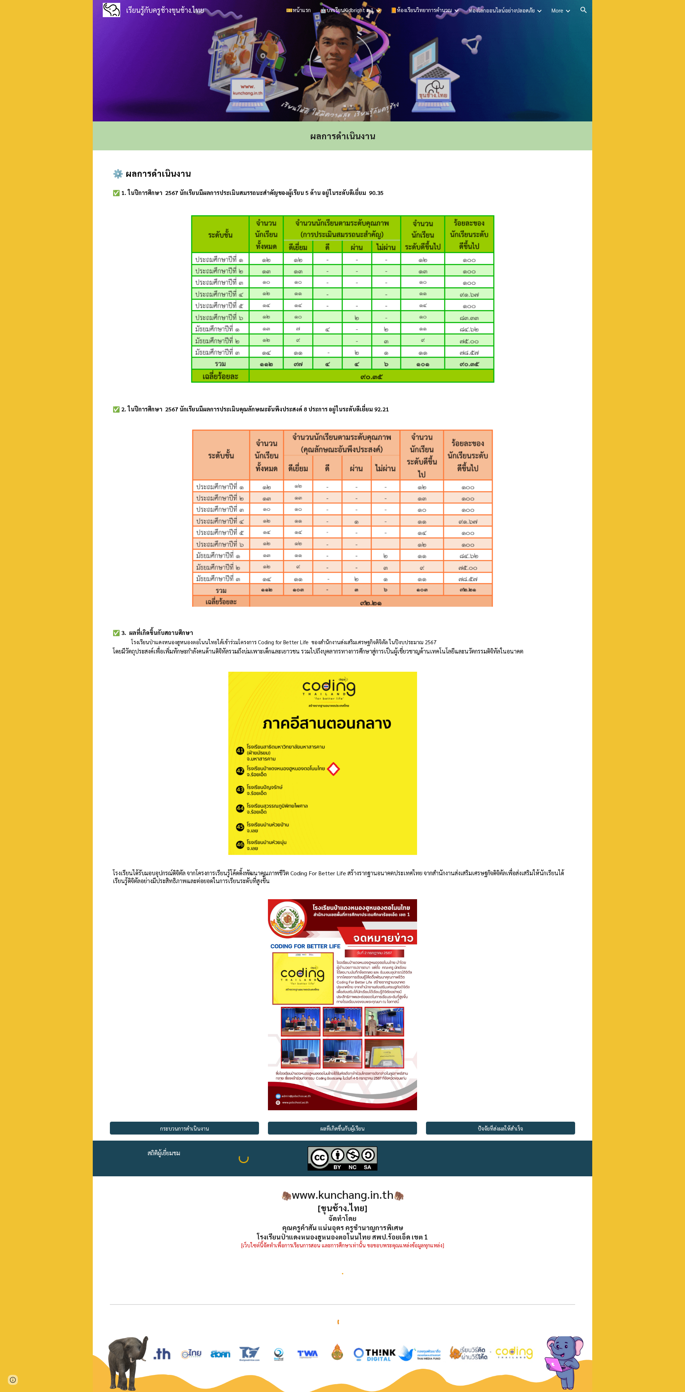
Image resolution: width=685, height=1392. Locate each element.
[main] (342, 136)
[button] (583, 10)
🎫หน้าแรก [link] (298, 9)
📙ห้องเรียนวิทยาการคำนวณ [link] (421, 9)
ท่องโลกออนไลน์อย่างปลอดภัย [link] (502, 10)
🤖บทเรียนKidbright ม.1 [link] (347, 9)
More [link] (557, 10)
